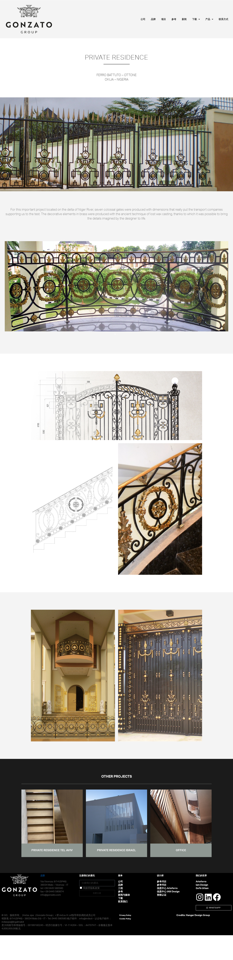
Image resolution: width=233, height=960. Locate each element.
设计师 (160, 876)
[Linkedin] (208, 897)
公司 (143, 19)
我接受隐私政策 (91, 888)
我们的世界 (201, 876)
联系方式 (223, 19)
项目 (163, 19)
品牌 (153, 19)
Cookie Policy (125, 919)
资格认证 (161, 895)
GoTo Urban (202, 888)
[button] (8, 286)
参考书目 (161, 881)
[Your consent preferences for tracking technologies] (227, 954)
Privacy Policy (125, 915)
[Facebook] (217, 897)
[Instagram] (200, 897)
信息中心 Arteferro (167, 888)
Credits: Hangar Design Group (193, 915)
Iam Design (202, 885)
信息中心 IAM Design (168, 891)
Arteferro (201, 881)
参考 (174, 19)
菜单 (120, 876)
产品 (207, 19)
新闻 (184, 19)
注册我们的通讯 (87, 876)
